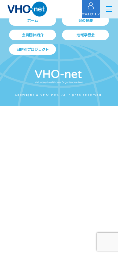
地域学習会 (86, 34)
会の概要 (85, 20)
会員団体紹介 (33, 34)
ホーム (32, 20)
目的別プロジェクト (32, 49)
